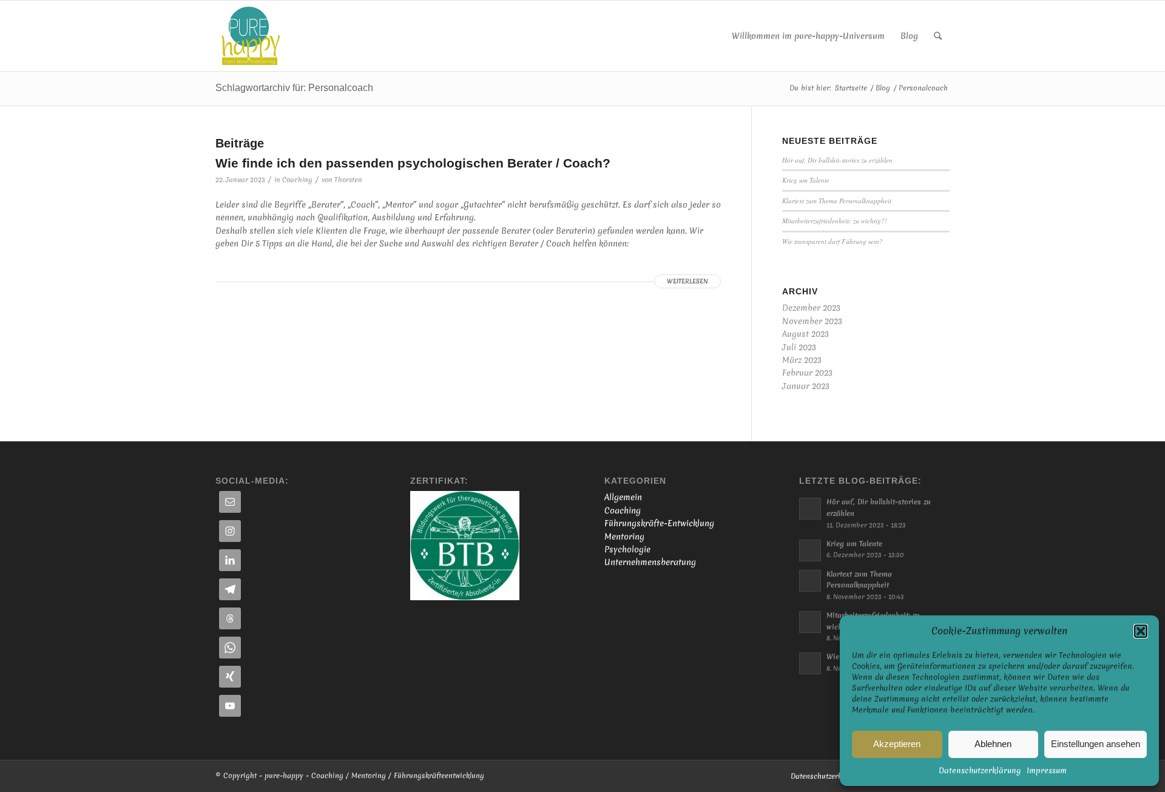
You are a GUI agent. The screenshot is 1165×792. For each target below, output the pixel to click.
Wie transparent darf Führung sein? (832, 241)
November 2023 (812, 321)
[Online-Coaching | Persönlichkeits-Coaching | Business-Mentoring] (250, 36)
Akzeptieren (896, 744)
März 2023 (802, 359)
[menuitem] (808, 36)
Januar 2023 (805, 386)
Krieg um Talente (805, 179)
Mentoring (624, 536)
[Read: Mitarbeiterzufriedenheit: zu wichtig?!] (810, 622)
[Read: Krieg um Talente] (810, 550)
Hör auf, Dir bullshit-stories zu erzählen (837, 159)
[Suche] (938, 36)
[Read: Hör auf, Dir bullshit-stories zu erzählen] (810, 509)
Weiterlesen (687, 281)
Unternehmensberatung (650, 562)
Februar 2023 (807, 372)
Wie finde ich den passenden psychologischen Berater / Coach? (412, 163)
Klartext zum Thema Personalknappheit (836, 200)
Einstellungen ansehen (1095, 744)
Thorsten (348, 179)
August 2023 (805, 333)
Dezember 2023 (811, 307)
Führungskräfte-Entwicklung (659, 523)
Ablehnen (992, 744)
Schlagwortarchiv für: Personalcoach (294, 88)
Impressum (1047, 770)
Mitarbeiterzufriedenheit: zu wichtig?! (834, 220)
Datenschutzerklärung (980, 770)
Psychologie (627, 549)
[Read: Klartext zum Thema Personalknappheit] (810, 581)
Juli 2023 (799, 347)
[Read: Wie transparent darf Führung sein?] (810, 663)
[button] (1141, 631)
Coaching (297, 179)
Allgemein (623, 497)
